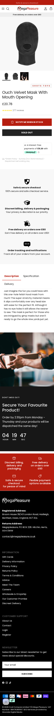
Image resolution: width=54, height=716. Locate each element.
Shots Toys (42, 86)
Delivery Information (13, 561)
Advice (6, 580)
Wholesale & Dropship (14, 594)
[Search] (9, 9)
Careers (6, 589)
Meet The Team (11, 584)
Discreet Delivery (11, 603)
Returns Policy (10, 570)
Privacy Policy (9, 566)
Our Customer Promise (14, 598)
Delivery (9, 284)
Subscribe (27, 674)
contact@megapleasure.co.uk (18, 536)
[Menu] (3, 9)
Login (5, 630)
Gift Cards (7, 557)
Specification (31, 276)
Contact (6, 625)
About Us (7, 620)
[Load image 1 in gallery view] (27, 44)
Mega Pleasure (40, 707)
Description (11, 276)
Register (6, 634)
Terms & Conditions (13, 575)
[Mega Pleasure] (28, 9)
